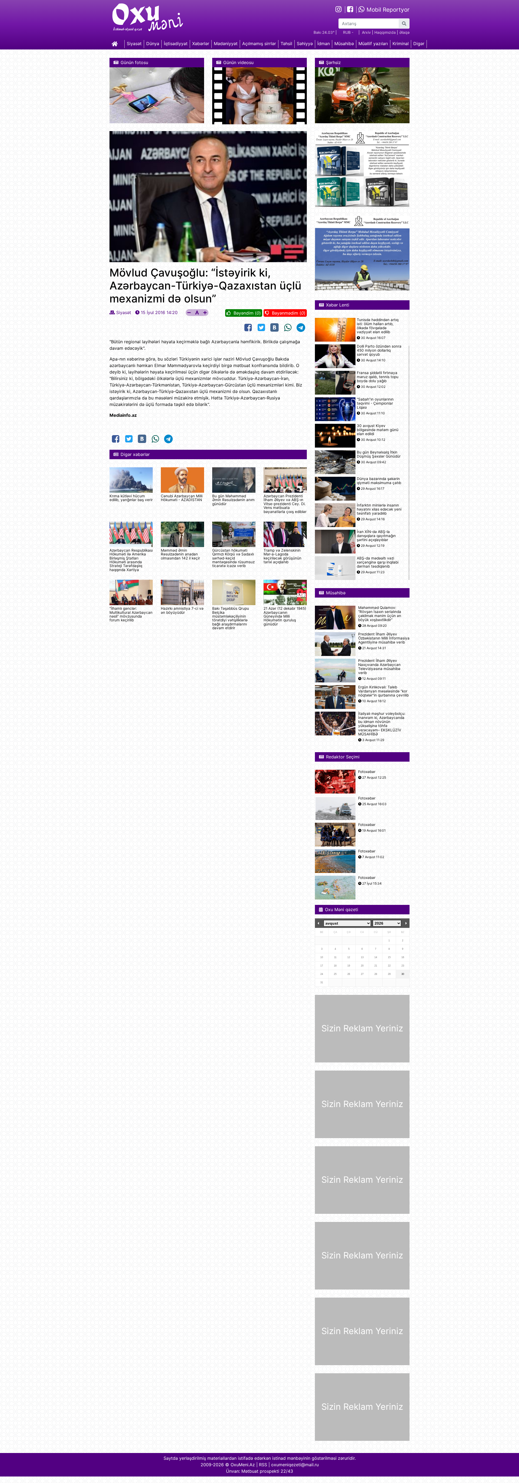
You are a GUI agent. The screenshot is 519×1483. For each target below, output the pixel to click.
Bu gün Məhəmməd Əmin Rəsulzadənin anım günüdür (233, 500)
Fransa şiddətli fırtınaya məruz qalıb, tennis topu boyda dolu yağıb (377, 377)
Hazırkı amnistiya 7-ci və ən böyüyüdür (182, 610)
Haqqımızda (385, 32)
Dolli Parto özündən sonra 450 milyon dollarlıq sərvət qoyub (379, 350)
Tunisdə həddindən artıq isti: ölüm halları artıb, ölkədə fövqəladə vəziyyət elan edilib (377, 326)
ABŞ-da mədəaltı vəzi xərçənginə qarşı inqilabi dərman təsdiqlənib (377, 562)
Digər (418, 43)
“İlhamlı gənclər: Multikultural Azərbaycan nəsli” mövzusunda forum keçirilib (130, 614)
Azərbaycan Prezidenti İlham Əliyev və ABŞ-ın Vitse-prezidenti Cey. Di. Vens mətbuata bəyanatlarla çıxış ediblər (285, 504)
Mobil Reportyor (387, 9)
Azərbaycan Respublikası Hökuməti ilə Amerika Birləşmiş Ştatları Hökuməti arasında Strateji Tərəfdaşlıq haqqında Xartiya (131, 560)
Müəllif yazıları (373, 43)
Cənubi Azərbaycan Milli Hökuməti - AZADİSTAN (181, 498)
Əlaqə (404, 32)
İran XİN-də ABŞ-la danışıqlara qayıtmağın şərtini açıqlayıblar (376, 536)
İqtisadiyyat (176, 43)
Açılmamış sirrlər (259, 43)
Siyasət (134, 43)
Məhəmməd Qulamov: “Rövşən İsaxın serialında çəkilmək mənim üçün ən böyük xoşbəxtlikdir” (379, 614)
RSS (263, 1464)
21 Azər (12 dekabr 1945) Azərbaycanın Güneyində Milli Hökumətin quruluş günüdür (285, 616)
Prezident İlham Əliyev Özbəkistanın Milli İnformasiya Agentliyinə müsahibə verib (384, 638)
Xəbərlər (200, 43)
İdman (323, 43)
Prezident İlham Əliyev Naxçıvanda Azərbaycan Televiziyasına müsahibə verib (379, 667)
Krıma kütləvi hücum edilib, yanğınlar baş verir (131, 498)
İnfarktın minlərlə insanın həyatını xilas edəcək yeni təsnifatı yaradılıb (379, 509)
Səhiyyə (305, 43)
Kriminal (400, 43)
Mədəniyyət (226, 43)
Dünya (152, 43)
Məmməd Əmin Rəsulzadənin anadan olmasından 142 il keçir (180, 554)
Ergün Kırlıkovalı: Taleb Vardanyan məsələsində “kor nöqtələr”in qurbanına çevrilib (383, 691)
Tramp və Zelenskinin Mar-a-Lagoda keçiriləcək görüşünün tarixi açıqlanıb (282, 556)
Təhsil (286, 43)
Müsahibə (344, 43)
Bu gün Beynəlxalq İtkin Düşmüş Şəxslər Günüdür (379, 454)
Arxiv (366, 32)
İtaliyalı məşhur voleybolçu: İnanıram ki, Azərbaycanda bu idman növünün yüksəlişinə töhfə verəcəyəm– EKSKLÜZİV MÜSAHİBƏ (381, 724)
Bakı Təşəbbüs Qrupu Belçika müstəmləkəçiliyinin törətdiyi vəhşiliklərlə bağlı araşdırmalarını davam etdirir (230, 618)
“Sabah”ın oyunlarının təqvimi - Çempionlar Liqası (375, 403)
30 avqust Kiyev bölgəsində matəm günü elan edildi (377, 430)
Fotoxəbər (366, 772)
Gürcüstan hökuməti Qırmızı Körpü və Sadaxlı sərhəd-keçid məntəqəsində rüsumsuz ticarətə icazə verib (233, 558)
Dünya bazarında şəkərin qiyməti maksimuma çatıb (379, 481)
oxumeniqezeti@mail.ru (295, 1464)
